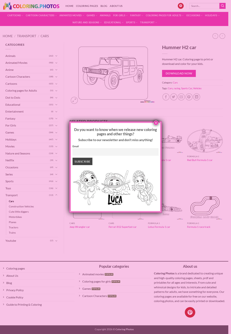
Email (76, 146)
